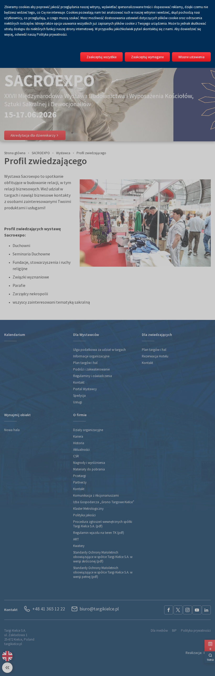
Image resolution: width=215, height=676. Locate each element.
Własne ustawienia (191, 57)
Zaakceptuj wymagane (147, 57)
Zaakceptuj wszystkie (101, 57)
